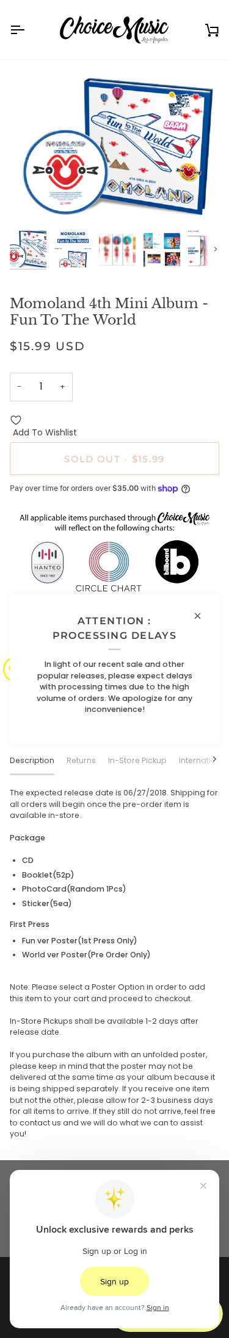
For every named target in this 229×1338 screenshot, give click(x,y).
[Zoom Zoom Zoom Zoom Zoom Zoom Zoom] (114, 146)
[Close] (202, 616)
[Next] (207, 759)
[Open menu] (28, 30)
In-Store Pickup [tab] (137, 760)
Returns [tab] (81, 760)
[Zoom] (32, 202)
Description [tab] (32, 760)
